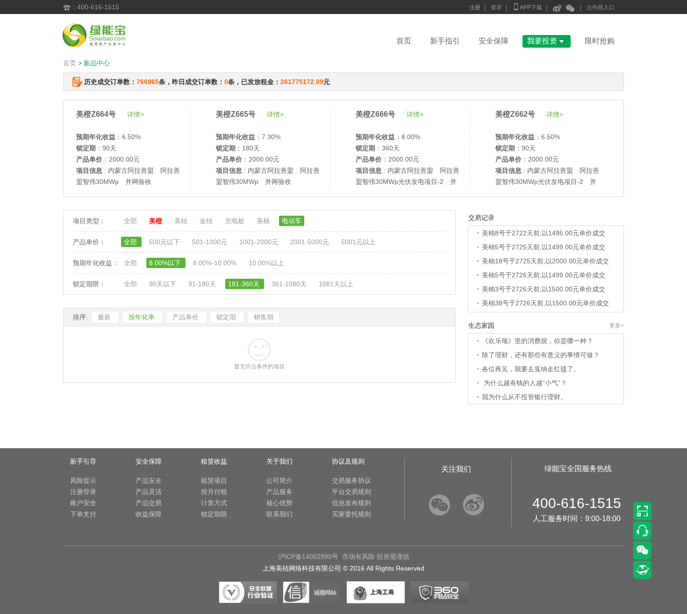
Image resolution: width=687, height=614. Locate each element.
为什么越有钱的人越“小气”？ (524, 383)
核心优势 (279, 503)
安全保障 (493, 41)
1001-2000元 (259, 242)
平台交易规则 (351, 491)
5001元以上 (358, 242)
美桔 (181, 221)
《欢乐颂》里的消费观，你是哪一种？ (537, 341)
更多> (616, 325)
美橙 (156, 221)
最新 (105, 317)
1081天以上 (336, 284)
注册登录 (83, 491)
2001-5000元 (310, 242)
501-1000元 (210, 242)
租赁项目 (214, 480)
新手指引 (445, 41)
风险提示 (83, 480)
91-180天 (203, 284)
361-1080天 (290, 284)
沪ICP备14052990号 (308, 556)
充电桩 (235, 221)
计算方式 (214, 503)
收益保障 (149, 514)
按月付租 (214, 491)
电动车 (291, 221)
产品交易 (149, 503)
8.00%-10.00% (215, 263)
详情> (135, 114)
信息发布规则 (351, 503)
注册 (474, 7)
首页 (403, 41)
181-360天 (244, 284)
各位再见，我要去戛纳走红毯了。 (531, 369)
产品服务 (279, 491)
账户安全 (83, 503)
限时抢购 (600, 41)
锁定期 (227, 317)
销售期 (263, 317)
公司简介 (279, 480)
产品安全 (149, 480)
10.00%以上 (266, 263)
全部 (131, 221)
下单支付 (83, 514)
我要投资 (546, 40)
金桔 (207, 221)
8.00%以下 (166, 263)
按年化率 (143, 317)
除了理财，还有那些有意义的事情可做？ (541, 355)
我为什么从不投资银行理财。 (524, 397)
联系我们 (279, 514)
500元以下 (165, 242)
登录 (496, 7)
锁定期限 (214, 514)
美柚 (264, 221)
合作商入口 (601, 7)
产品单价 (186, 317)
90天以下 (163, 284)
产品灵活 (149, 491)
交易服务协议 (351, 480)
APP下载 (527, 7)
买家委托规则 (351, 514)
